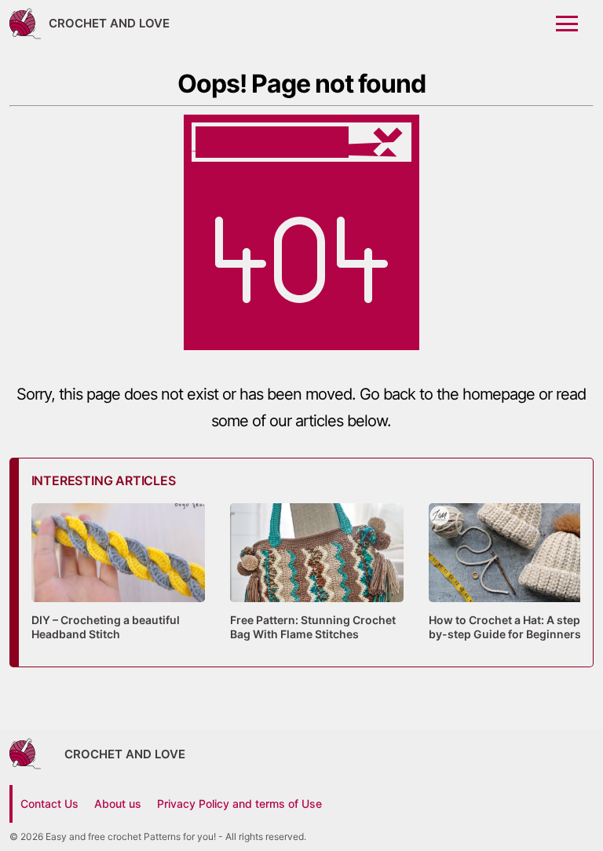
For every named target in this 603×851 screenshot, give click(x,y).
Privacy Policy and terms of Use (239, 803)
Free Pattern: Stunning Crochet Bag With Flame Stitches (313, 627)
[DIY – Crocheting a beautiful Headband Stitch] (118, 602)
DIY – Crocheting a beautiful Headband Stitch (105, 627)
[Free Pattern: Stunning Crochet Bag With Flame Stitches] (317, 602)
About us (117, 803)
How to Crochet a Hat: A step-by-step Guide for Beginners (507, 627)
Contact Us (49, 803)
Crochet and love (109, 23)
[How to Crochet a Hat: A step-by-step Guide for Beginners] (515, 602)
